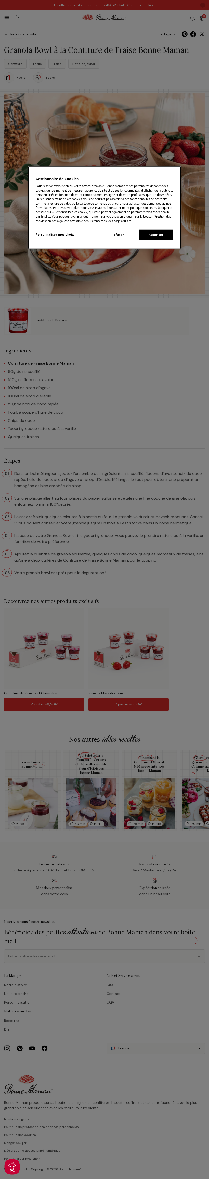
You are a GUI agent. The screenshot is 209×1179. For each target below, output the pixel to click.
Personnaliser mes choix (55, 234)
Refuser (118, 234)
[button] (12, 1166)
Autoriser (156, 234)
